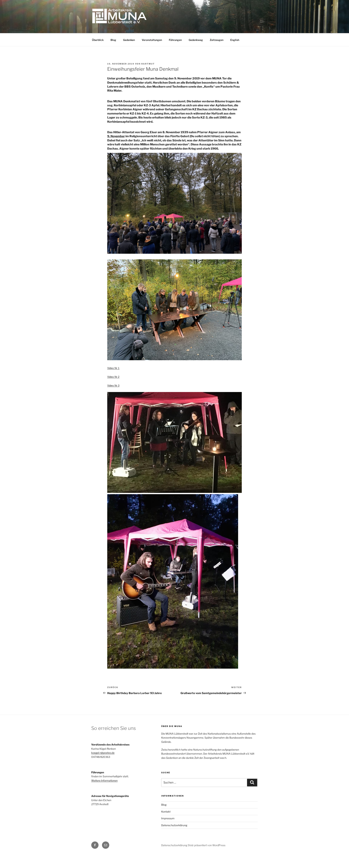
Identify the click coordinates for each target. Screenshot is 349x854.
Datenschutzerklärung (174, 825)
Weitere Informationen (104, 780)
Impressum (167, 818)
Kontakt (166, 811)
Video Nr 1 (113, 368)
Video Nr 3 (113, 385)
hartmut (148, 64)
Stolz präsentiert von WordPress (206, 845)
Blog (113, 39)
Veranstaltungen (152, 39)
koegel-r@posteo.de (103, 752)
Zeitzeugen (216, 39)
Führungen (175, 39)
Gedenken (129, 39)
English (234, 39)
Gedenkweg (196, 39)
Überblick (98, 39)
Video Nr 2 (113, 376)
